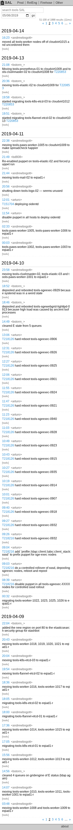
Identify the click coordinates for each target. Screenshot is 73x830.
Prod (20, 2)
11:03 (5, 427)
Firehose (46, 2)
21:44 (6, 173)
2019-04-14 (12, 30)
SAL (8, 2)
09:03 (6, 563)
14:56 (6, 771)
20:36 (6, 81)
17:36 (6, 725)
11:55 (5, 388)
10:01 (6, 494)
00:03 (6, 242)
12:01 (6, 199)
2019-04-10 (12, 263)
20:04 (6, 655)
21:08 (6, 64)
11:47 (5, 401)
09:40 (6, 507)
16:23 (6, 37)
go (33, 15)
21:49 (6, 157)
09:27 (6, 520)
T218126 (8, 339)
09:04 (6, 547)
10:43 (6, 454)
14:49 (6, 321)
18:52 (6, 286)
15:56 (6, 755)
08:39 (6, 580)
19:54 (6, 669)
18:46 (6, 302)
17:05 (6, 741)
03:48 (6, 803)
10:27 (6, 467)
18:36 (6, 682)
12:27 (6, 361)
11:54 (5, 213)
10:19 (6, 481)
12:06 (6, 374)
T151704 (8, 204)
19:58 (6, 97)
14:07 (6, 787)
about (65, 826)
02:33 (6, 226)
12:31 (6, 348)
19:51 (6, 113)
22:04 (6, 623)
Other (59, 2)
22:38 (6, 140)
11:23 (5, 414)
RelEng (32, 2)
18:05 (6, 698)
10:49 (6, 441)
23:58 (6, 269)
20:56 (6, 186)
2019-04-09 (12, 616)
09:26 (6, 534)
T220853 (60, 71)
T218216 (8, 538)
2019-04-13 (12, 57)
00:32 (6, 596)
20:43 (6, 639)
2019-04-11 (12, 133)
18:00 (6, 712)
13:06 (6, 334)
